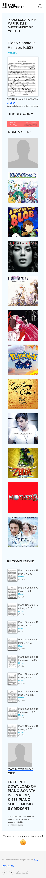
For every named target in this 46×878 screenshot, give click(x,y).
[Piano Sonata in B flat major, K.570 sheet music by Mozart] (12, 713)
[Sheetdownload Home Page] (13, 5)
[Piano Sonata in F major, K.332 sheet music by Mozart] (12, 627)
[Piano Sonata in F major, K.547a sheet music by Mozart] (12, 696)
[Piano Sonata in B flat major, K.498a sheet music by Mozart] (12, 661)
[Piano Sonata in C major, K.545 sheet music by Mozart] (12, 679)
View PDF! (11, 103)
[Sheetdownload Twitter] (11, 873)
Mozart (21, 577)
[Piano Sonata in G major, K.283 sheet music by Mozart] (12, 592)
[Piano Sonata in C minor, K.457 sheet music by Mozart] (12, 644)
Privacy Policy (8, 866)
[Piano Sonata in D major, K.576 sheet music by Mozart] (12, 730)
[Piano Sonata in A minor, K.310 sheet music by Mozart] (12, 609)
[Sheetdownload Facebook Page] (4, 873)
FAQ (36, 859)
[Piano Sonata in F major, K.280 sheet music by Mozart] (12, 575)
